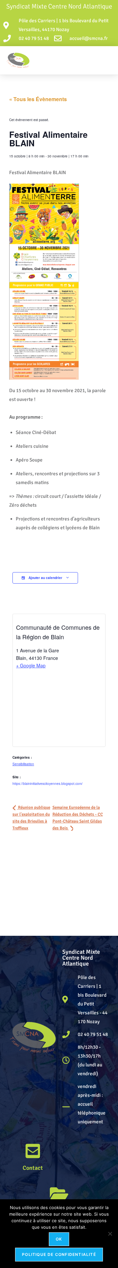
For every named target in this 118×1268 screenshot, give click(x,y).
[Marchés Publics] (59, 1193)
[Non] (110, 1233)
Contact (33, 1167)
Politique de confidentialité (59, 1254)
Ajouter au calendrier (45, 577)
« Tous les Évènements (38, 99)
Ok (59, 1239)
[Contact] (33, 1151)
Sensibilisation (23, 764)
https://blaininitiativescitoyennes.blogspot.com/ (47, 783)
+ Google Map (31, 665)
